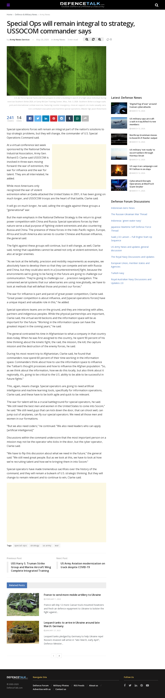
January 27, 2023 (53, 630)
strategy (34, 545)
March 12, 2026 (138, 159)
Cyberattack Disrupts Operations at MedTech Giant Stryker (142, 183)
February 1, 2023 (53, 599)
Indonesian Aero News (123, 207)
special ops (21, 545)
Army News (45, 14)
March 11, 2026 (138, 191)
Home (9, 14)
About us (93, 685)
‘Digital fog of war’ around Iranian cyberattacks (143, 105)
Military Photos (61, 685)
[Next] (59, 655)
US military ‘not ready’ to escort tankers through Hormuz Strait (142, 152)
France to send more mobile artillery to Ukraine (72, 595)
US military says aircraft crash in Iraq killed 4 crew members (143, 121)
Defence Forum (41, 685)
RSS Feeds (79, 685)
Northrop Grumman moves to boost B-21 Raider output (143, 136)
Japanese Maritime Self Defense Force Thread (131, 228)
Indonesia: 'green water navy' (126, 220)
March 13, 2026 (138, 111)
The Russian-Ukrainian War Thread (129, 214)
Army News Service (19, 39)
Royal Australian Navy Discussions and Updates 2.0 (131, 281)
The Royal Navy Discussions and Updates (132, 256)
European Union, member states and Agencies (130, 265)
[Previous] (53, 655)
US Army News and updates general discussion (130, 248)
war (57, 545)
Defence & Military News (26, 14)
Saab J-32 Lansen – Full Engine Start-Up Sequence (131, 238)
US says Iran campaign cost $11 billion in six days (143, 167)
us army (47, 545)
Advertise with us (42, 689)
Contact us (60, 689)
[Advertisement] (79, 166)
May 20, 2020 (42, 39)
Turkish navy (117, 273)
